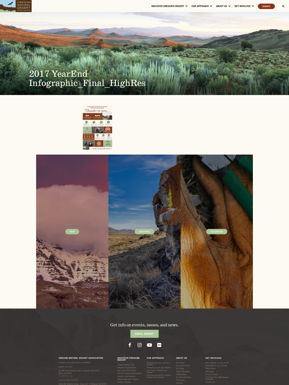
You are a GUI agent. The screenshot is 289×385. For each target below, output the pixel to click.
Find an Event (211, 374)
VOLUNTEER (217, 231)
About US (221, 6)
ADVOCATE (144, 231)
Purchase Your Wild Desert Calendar (216, 378)
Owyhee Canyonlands (126, 367)
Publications (181, 374)
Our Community (183, 365)
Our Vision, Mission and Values (157, 371)
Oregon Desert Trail (125, 364)
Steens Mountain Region (128, 379)
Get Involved (242, 6)
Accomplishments (183, 377)
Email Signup (144, 333)
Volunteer (209, 371)
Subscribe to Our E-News (216, 365)
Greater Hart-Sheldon (126, 376)
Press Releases (182, 371)
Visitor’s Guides (124, 382)
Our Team (180, 362)
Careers (179, 383)
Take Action (210, 368)
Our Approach (200, 6)
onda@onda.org (65, 375)
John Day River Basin (126, 370)
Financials (180, 380)
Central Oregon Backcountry (129, 373)
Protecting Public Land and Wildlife (158, 363)
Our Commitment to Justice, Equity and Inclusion (159, 376)
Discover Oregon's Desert (167, 6)
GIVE (72, 231)
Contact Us (210, 382)
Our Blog (180, 368)
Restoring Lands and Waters (159, 367)
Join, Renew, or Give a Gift (217, 362)
